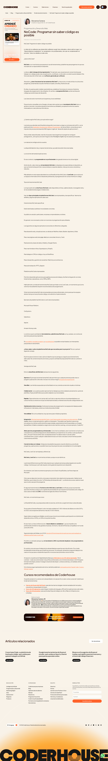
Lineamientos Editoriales (56, 698)
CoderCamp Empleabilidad (35, 698)
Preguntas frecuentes (34, 696)
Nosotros (52, 686)
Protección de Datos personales (58, 694)
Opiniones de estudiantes (35, 690)
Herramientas (32, 703)
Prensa (52, 688)
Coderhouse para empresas (35, 686)
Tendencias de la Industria (40, 13)
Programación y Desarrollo (13, 688)
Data (7, 692)
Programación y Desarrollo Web (24, 13)
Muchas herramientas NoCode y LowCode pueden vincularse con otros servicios (54, 419)
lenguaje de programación (66, 379)
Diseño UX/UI (9, 694)
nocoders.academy (38, 341)
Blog (12, 13)
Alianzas (30, 692)
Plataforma (31, 694)
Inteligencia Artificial (11, 686)
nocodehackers (49, 341)
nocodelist (28, 341)
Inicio (6, 13)
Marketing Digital (10, 690)
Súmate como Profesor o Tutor (58, 690)
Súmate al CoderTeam (56, 692)
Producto (8, 698)
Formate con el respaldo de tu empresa (38, 701)
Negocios (8, 696)
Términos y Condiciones (56, 696)
